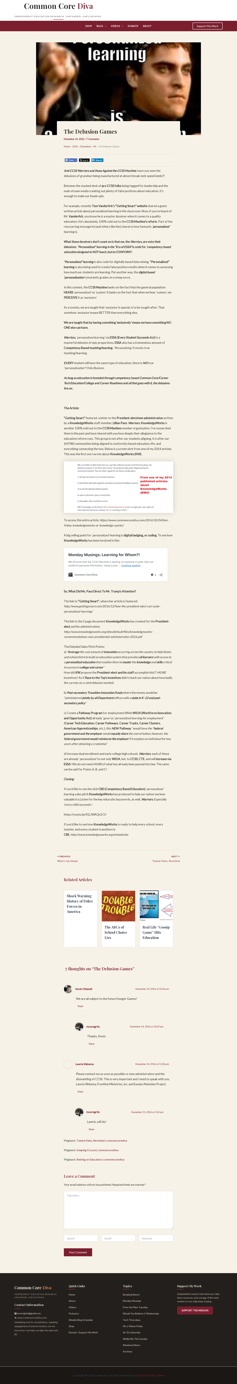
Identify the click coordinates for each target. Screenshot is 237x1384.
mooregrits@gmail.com (29, 1313)
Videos (115, 26)
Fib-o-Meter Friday (133, 1326)
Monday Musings (132, 1300)
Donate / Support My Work (83, 1332)
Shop (88, 26)
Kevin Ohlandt (83, 988)
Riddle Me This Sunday (135, 1338)
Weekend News (131, 1345)
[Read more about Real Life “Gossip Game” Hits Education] (156, 906)
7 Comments (92, 139)
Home (72, 1294)
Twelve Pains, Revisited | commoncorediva (102, 1140)
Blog (100, 26)
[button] (104, 26)
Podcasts (74, 1313)
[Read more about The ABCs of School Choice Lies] (118, 906)
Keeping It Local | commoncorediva (97, 1150)
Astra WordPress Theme (150, 1375)
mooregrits (93, 1026)
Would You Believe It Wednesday (141, 1313)
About (147, 26)
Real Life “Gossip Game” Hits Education (156, 932)
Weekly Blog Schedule (81, 1319)
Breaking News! (131, 1294)
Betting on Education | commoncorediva (100, 1159)
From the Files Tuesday (135, 1307)
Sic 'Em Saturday (132, 1332)
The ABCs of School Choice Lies (116, 932)
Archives (127, 1351)
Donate (133, 26)
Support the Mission (195, 1310)
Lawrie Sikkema (84, 1064)
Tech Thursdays (132, 1319)
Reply (80, 1006)
